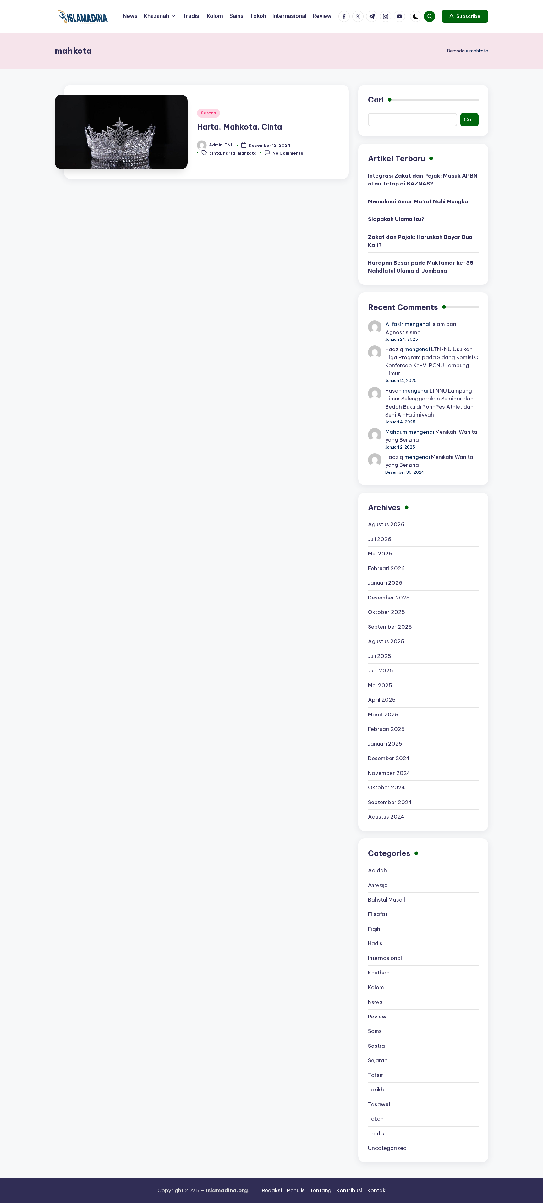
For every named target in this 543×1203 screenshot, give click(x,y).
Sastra (208, 113)
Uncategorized (387, 1148)
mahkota (247, 153)
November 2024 (389, 773)
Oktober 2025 (386, 612)
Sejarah (377, 1060)
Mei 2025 (380, 685)
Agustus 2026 (386, 524)
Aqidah (377, 870)
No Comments (287, 153)
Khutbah (379, 972)
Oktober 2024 (386, 787)
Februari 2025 (386, 729)
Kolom (376, 987)
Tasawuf (379, 1104)
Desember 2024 (389, 758)
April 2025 (382, 699)
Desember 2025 (389, 597)
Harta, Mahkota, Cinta (239, 126)
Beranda (456, 51)
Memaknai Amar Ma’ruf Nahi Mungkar (419, 201)
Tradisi (377, 1133)
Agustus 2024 (386, 816)
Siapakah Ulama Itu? (396, 219)
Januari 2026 (385, 582)
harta (229, 153)
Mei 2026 (380, 553)
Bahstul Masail (386, 899)
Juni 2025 (380, 670)
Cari (376, 99)
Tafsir (375, 1075)
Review (377, 1016)
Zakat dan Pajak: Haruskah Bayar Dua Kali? (420, 241)
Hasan (393, 390)
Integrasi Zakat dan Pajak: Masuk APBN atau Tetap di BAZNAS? (423, 179)
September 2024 (390, 802)
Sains (375, 1031)
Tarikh (376, 1089)
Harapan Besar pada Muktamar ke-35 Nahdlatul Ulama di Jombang (421, 266)
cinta (215, 153)
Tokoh (376, 1118)
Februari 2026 (386, 568)
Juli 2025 (379, 656)
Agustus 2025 (386, 641)
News (375, 1001)
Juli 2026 (379, 539)
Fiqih (374, 928)
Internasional (385, 958)
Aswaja (378, 884)
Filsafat (377, 914)
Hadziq (394, 349)
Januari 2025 (385, 743)
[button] (465, 16)
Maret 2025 (383, 714)
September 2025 (390, 626)
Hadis (375, 943)
